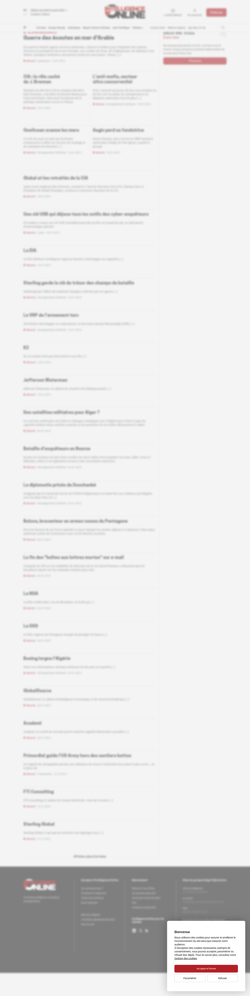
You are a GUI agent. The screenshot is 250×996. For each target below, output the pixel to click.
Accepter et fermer (206, 968)
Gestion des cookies (185, 958)
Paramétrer (189, 978)
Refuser (222, 978)
